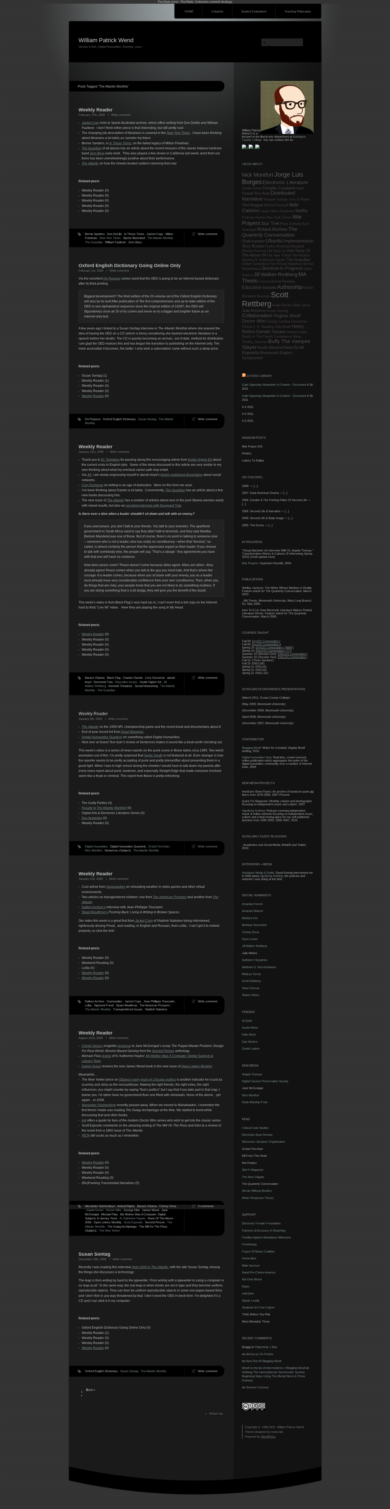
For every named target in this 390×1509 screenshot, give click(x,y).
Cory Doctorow (92, 485)
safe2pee (248, 1293)
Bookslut (283, 246)
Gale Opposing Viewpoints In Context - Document (274, 384)
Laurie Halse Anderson (277, 211)
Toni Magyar (252, 205)
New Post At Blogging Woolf (263, 1361)
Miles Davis (302, 305)
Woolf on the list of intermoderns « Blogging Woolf (273, 1367)
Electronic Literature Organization (263, 1141)
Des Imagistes (92, 818)
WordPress (268, 1436)
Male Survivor (251, 1265)
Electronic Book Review (257, 1134)
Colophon (217, 11)
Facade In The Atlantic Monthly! (104, 808)
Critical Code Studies (255, 1127)
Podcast (248, 217)
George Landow (278, 321)
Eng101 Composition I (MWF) (275, 647)
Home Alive (249, 1258)
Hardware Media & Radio (258, 872)
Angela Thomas (252, 1074)
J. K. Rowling (263, 327)
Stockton (270, 268)
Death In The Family (257, 336)
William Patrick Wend (106, 40)
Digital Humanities (96, 846)
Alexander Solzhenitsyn (99, 1105)
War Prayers (250, 563)
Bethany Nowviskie (254, 925)
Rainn (245, 1286)
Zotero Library (259, 375)
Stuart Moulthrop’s (95, 912)
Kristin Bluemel (270, 347)
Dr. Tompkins (110, 460)
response (124, 1046)
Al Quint (247, 1020)
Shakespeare (253, 241)
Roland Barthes (272, 229)
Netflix (301, 210)
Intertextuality (296, 332)
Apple (299, 188)
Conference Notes (288, 336)
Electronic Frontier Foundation (261, 1223)
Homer (260, 217)
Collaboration (257, 315)
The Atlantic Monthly (160, 238)
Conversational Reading (276, 281)
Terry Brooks (253, 246)
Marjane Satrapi (275, 199)
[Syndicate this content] (244, 375)
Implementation (298, 240)
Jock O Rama (299, 199)
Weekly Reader (93, 396)
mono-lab (277, 1431)
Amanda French (252, 904)
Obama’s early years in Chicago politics (147, 1079)
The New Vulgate (253, 1177)
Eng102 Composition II (266, 644)
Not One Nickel (252, 1279)
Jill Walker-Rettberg (276, 274)
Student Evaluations (254, 11)
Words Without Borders (257, 1190)
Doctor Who (113, 1210)
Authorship (289, 287)
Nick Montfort (93, 850)
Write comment (118, 718)
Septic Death (153, 755)
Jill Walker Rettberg (254, 945)
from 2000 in (150, 1267)
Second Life (263, 251)
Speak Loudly (250, 1300)
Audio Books (282, 305)
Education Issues (126, 682)
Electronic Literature (285, 182)
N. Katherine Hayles (132, 1218)
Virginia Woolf (287, 315)
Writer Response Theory (258, 1197)
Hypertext (295, 264)
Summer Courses (257, 1387)
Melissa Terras (251, 974)
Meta (288, 347)
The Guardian (94, 242)
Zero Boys (97, 153)
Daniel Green (91, 1066)
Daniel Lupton (250, 1048)
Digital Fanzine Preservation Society (265, 1081)
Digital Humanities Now (256, 757)
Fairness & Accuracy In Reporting (263, 1230)
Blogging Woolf (251, 747)
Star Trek (270, 223)
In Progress (291, 268)
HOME (189, 11)
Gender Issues (270, 331)
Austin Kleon (250, 1027)
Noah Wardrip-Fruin (254, 1102)
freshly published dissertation (182, 475)
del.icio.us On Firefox (259, 1354)
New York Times (110, 238)
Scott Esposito (133, 1222)
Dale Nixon (249, 1034)
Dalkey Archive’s (94, 907)
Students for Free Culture (258, 1307)
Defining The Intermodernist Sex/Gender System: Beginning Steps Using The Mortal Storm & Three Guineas (273, 1376)
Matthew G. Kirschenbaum (259, 967)
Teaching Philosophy (297, 11)
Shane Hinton (250, 995)
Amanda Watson (252, 910)
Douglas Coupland (278, 188)
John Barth (282, 327)
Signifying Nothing (253, 810)
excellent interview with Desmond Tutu (153, 505)
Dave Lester (250, 939)
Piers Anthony (291, 224)
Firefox (270, 246)
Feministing (249, 1244)
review (106, 1056)
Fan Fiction (278, 264)
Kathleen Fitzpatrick (254, 960)
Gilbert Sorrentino (255, 264)
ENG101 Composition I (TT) (274, 650)
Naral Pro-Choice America (258, 1272)
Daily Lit (279, 251)
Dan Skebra (249, 1041)
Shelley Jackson (254, 342)
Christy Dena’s (92, 1046)
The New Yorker (109, 1230)
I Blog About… (253, 164)
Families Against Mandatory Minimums (266, 1237)
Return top (216, 1413)
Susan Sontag (147, 419)
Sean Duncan (250, 988)
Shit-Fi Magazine (252, 1169)
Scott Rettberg (265, 299)
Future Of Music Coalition (258, 1251)
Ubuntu (274, 240)
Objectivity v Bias (266, 1347)
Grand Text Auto (158, 846)
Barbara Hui (249, 918)
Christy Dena (250, 932)
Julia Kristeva (253, 310)
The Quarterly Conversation (269, 232)
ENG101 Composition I (292, 653)
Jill (89, 475)
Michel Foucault (276, 205)
